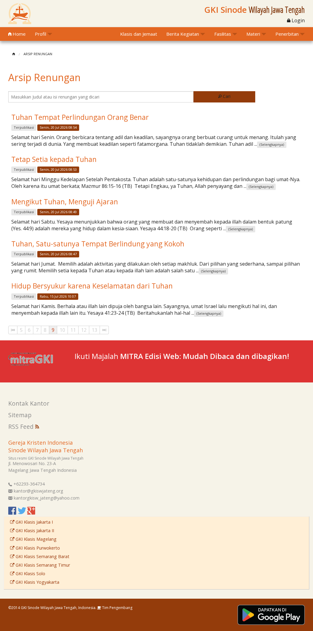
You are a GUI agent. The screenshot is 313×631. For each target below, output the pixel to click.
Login (297, 20)
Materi (253, 34)
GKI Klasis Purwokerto (37, 548)
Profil (40, 34)
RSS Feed (21, 426)
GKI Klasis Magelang (35, 539)
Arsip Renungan (38, 54)
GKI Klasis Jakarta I (33, 522)
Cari (226, 96)
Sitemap (19, 415)
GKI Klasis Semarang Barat (41, 556)
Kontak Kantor (28, 403)
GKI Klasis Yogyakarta (36, 582)
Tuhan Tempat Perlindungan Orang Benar (80, 117)
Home (18, 34)
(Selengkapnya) (272, 144)
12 (84, 330)
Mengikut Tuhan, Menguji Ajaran (64, 201)
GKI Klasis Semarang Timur (42, 565)
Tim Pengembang (116, 607)
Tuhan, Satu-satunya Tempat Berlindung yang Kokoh (97, 244)
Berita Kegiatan (182, 34)
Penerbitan (287, 34)
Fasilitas (222, 34)
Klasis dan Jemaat (138, 34)
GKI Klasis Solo (29, 573)
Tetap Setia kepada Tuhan (54, 159)
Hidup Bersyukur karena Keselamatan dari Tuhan (92, 286)
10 (62, 330)
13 (94, 330)
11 (73, 330)
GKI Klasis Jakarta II (34, 530)
